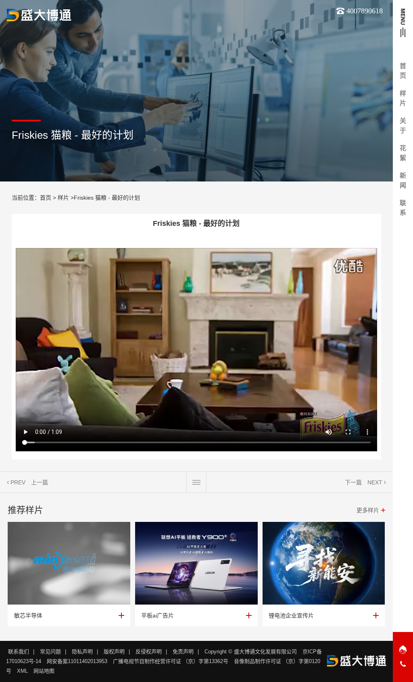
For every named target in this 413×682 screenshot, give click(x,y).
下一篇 (353, 482)
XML (22, 671)
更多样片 (368, 510)
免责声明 (183, 652)
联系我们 (18, 652)
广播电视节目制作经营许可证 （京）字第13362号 (170, 661)
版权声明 (114, 652)
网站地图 (43, 671)
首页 (45, 197)
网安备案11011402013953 (77, 661)
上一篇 (39, 482)
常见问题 (50, 652)
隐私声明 (82, 652)
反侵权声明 (149, 652)
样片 (63, 197)
